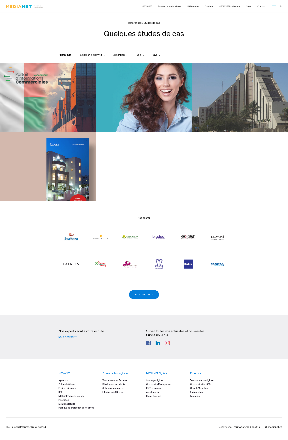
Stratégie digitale (154, 380)
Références (193, 6)
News (248, 6)
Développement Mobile (113, 384)
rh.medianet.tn (273, 427)
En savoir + (21, 122)
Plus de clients (144, 294)
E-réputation (196, 392)
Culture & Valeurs (66, 384)
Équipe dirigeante (67, 388)
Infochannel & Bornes (112, 392)
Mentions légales (66, 404)
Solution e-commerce (113, 388)
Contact (261, 6)
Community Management (158, 384)
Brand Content (153, 396)
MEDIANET (147, 6)
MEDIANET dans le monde (71, 396)
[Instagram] (167, 343)
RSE (60, 392)
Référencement (154, 388)
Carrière (209, 6)
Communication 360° (201, 384)
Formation (195, 396)
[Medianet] (24, 6)
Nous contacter (67, 337)
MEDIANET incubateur (229, 6)
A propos (63, 380)
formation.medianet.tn (247, 427)
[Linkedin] (158, 343)
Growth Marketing (199, 388)
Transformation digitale (201, 380)
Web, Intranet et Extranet (114, 380)
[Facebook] (148, 343)
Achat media (152, 392)
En (281, 6)
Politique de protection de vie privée (76, 408)
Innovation (63, 400)
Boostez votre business (170, 6)
